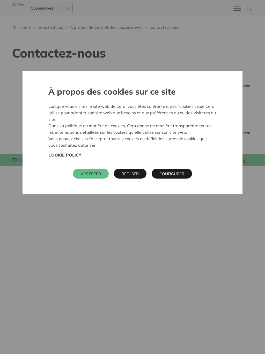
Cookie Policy (64, 155)
